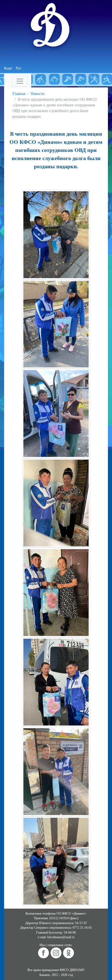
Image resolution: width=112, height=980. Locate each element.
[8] (56, 771)
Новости (38, 94)
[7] (56, 682)
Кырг (8, 68)
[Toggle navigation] (19, 81)
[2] (56, 324)
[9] (56, 861)
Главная (19, 94)
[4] (56, 503)
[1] (56, 234)
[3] (56, 413)
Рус (18, 68)
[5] (56, 592)
